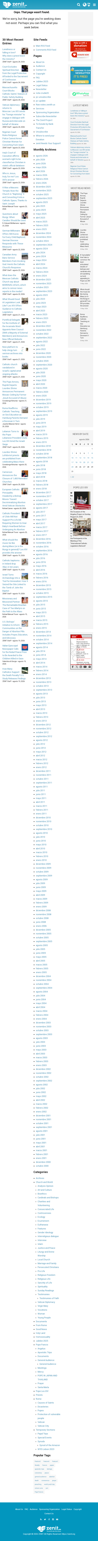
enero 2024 (41, 275)
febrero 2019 (42, 438)
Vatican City (43, 1426)
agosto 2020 (42, 368)
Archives (40, 1178)
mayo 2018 (41, 473)
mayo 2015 (41, 612)
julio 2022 (40, 345)
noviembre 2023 (43, 283)
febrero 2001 (42, 1154)
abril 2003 (40, 1053)
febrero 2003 (42, 1061)
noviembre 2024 (43, 237)
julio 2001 (40, 1135)
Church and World (44, 1182)
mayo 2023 (41, 306)
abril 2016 (40, 570)
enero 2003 (41, 1065)
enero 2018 (41, 488)
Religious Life (44, 1279)
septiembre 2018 (44, 457)
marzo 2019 (41, 434)
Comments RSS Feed (46, 50)
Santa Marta (43, 1387)
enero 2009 (41, 906)
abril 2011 (40, 802)
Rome (38, 1399)
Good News (41, 1329)
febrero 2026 (42, 179)
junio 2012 (41, 748)
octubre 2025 (42, 194)
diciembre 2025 (43, 186)
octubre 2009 (42, 871)
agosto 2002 (42, 1084)
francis (44, 1465)
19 (80, 462)
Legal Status (42, 85)
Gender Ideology (45, 1232)
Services (40, 108)
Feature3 (46, 1461)
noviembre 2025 (43, 190)
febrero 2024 (42, 272)
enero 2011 (41, 813)
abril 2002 (40, 1100)
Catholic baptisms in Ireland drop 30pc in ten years (11, 563)
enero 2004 (41, 1019)
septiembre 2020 (44, 364)
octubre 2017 (42, 500)
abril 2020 (40, 384)
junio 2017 (41, 515)
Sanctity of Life (45, 1282)
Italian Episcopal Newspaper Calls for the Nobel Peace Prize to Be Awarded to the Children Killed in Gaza (14, 652)
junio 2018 (41, 469)
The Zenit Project (44, 120)
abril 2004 (40, 1007)
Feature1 (55, 1461)
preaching (38, 1484)
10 (72, 458)
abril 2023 (40, 310)
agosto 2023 (42, 295)
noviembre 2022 (43, 330)
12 (80, 458)
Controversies (44, 1213)
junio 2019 (41, 423)
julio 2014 (40, 651)
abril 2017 (40, 523)
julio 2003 (40, 1042)
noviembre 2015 (43, 589)
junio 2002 (41, 1092)
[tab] (76, 636)
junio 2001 (41, 1138)
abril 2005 (40, 960)
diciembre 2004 (43, 976)
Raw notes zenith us (45, 104)
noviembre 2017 (43, 496)
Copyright (40, 73)
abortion (52, 1477)
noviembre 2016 (43, 543)
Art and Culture (45, 1190)
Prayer (41, 1383)
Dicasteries (43, 1406)
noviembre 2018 (43, 450)
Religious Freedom (46, 1275)
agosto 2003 (42, 1038)
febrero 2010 (42, 856)
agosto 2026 (42, 155)
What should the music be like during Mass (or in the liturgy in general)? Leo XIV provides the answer (14, 546)
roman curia (39, 1488)
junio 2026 (41, 163)
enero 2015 (41, 628)
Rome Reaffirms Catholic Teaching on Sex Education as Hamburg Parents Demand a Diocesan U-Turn (14, 414)
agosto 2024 (42, 248)
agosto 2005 (42, 945)
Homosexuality (43, 1337)
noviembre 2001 (43, 1119)
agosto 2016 (42, 554)
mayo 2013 (41, 705)
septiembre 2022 (44, 337)
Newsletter (41, 89)
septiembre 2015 (44, 597)
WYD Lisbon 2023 (46, 1449)
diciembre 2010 (43, 817)
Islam (40, 1244)
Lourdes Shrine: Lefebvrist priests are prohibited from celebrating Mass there (84, 238)
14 (88, 458)
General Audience (46, 1360)
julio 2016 (40, 558)
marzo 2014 (41, 666)
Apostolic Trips (45, 1352)
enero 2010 (41, 860)
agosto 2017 (42, 508)
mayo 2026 (41, 167)
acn (47, 1488)
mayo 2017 (41, 519)
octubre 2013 (42, 686)
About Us (40, 62)
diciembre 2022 (43, 326)
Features (42, 1228)
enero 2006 (41, 926)
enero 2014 (41, 674)
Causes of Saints (46, 1402)
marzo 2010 (41, 852)
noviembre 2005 (43, 933)
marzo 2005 (41, 964)
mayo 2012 (41, 751)
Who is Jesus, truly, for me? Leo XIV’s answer (10, 176)
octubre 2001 (42, 1123)
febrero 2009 (42, 902)
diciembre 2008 (43, 910)
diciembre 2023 (43, 279)
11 (76, 458)
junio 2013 (41, 701)
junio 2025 (41, 210)
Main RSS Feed (43, 46)
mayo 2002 (41, 1096)
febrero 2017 (42, 531)
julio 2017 (40, 512)
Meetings (42, 1368)
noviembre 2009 (43, 868)
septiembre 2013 (44, 690)
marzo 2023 (41, 314)
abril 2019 (40, 430)
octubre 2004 (42, 984)
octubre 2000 (42, 1166)
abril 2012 (40, 755)
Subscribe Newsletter (46, 116)
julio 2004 (40, 995)
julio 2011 (40, 790)
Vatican (41, 1422)
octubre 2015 (42, 593)
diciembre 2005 (43, 930)
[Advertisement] (80, 24)
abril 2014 (40, 662)
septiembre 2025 (44, 198)
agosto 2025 (42, 202)
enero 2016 (41, 581)
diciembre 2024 (43, 233)
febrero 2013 (42, 717)
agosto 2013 (42, 693)
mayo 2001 (41, 1142)
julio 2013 (40, 697)
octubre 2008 (42, 918)
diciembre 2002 (43, 1069)
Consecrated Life (46, 1209)
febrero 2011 (42, 810)
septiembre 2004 (44, 988)
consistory (38, 1473)
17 (72, 462)
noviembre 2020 (43, 357)
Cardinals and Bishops (48, 1197)
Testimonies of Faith (49, 1298)
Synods (41, 1441)
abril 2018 (40, 477)
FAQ (38, 77)
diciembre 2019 (43, 399)
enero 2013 (41, 721)
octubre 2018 (42, 453)
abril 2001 (40, 1146)
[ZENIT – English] (27, 5)
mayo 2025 (41, 214)
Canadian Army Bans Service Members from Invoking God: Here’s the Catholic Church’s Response (13, 261)
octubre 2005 (42, 937)
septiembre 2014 (44, 643)
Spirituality (43, 1286)
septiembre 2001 (44, 1127)
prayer (54, 1480)
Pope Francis (42, 1344)
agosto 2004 (42, 991)
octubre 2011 (42, 779)
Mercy (41, 1371)
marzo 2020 (41, 388)
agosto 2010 (42, 833)
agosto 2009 (42, 879)
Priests (39, 1395)
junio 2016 (41, 562)
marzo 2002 (41, 1104)
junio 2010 (41, 841)
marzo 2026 (41, 175)
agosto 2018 (42, 461)
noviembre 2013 (43, 682)
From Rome (41, 1325)
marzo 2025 (41, 221)
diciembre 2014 (43, 632)
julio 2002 (40, 1088)
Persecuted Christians (48, 1267)
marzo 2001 (41, 1150)
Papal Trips (43, 1433)
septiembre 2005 (44, 941)
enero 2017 (41, 535)
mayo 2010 (41, 844)
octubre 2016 (42, 546)
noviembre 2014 (43, 635)
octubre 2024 (42, 241)
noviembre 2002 (43, 1073)
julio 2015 (40, 604)
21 (88, 462)
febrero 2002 (42, 1108)
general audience (40, 1477)
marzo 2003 (41, 1057)
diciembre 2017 (43, 492)
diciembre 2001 (43, 1115)
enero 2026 (41, 183)
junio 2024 (41, 256)
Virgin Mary (43, 1306)
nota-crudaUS (42, 93)
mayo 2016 (41, 566)
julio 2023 (40, 299)
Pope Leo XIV (42, 1391)
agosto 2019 (42, 415)
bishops (49, 1469)
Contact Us (41, 70)
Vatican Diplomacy (46, 1302)
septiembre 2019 (44, 411)
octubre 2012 (42, 732)
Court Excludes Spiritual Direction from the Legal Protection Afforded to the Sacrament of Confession (15, 73)
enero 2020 (41, 395)
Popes (41, 1410)
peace (47, 1473)
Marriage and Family (47, 1263)
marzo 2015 (41, 620)
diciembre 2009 (43, 864)
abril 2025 (40, 217)
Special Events (45, 1437)
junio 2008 (41, 922)
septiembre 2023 (44, 291)
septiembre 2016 (44, 550)
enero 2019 (41, 442)
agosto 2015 (42, 601)
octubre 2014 (42, 639)
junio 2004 (41, 999)
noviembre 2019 (43, 403)
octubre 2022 (42, 334)
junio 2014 (41, 655)
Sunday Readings (46, 1290)
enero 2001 (41, 1158)
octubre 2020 (42, 361)
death (37, 1480)
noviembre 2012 (43, 728)
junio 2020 (41, 376)
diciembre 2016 (43, 539)
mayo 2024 (41, 260)
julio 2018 (40, 465)
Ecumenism (43, 1221)
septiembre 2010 (44, 829)
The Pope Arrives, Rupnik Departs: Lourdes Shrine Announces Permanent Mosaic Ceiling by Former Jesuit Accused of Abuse (85, 207)
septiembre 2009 (44, 875)
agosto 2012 (42, 740)
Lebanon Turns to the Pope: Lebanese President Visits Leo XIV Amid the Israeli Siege (14, 438)
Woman (41, 1313)
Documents (41, 1321)
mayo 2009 (41, 891)
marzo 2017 (41, 527)
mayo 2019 (41, 426)
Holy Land (40, 1333)
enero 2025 (41, 229)
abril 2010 (40, 848)
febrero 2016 (42, 577)
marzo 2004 (41, 1011)
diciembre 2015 (43, 585)
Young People (44, 1317)
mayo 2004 (41, 1003)
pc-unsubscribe (43, 97)
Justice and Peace (46, 1248)
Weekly (37, 1465)
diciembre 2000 (43, 1162)
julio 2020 (40, 372)
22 (92, 462)
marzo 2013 (41, 713)
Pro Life (41, 1271)
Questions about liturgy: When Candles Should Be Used (14, 217)
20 (84, 462)
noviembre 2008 (43, 914)
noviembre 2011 (43, 775)
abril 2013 (40, 709)
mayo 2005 (41, 957)
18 (76, 462)
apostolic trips (39, 1469)
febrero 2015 (42, 624)
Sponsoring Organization (47, 112)
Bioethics (42, 1193)
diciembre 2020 (43, 353)
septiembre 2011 (44, 782)
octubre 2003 (42, 1030)
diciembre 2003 (43, 1022)
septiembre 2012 (44, 736)
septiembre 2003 (44, 1034)
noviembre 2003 (43, 1026)
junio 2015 (41, 608)
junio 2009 (41, 887)
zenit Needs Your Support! (48, 143)
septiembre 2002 (44, 1080)
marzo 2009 (41, 899)
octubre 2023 (42, 287)
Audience (40, 66)
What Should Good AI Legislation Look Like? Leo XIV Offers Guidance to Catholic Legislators (12, 305)
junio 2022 (41, 349)
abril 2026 (40, 171)
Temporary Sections (45, 1430)
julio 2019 (40, 419)
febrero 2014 (42, 670)
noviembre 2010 (43, 821)
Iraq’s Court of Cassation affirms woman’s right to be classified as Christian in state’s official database (13, 159)
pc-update (41, 101)
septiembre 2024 (44, 245)
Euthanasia (43, 1224)
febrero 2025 (42, 225)
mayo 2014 (41, 659)
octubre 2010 (42, 825)
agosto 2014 (42, 647)
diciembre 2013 (43, 678)
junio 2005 (41, 953)
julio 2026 (40, 159)
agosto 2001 (42, 1131)
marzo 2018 (41, 481)
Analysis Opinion (45, 1186)
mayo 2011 (41, 798)
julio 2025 (40, 206)
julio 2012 (40, 744)
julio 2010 (40, 837)
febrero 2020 (42, 392)
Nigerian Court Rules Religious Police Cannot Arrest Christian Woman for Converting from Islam (13, 138)
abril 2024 (40, 264)
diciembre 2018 (43, 446)
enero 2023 (41, 322)
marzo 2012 (41, 759)
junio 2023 (41, 303)
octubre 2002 (42, 1077)
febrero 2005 (42, 968)
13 (84, 458)
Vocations (42, 1310)
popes (52, 1465)
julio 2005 (40, 949)
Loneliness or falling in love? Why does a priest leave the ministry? (79, 113)
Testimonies (44, 1294)
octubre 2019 (42, 407)
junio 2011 (41, 794)
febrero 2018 (42, 484)
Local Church (44, 1259)
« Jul (72, 477)
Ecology (41, 1217)
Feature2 (38, 1461)
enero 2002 (41, 1111)
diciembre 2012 (43, 724)
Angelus (41, 1348)
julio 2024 (40, 252)
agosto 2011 (42, 786)
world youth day (49, 1484)
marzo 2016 (41, 573)
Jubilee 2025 (42, 81)
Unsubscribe (42, 131)
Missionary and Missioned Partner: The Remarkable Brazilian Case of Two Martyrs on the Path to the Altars (14, 605)
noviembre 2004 (43, 980)
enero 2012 (41, 767)
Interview (42, 1240)
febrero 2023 (42, 318)
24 (72, 467)
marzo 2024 (41, 268)
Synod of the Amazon (49, 1445)
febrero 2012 (42, 763)
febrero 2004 (42, 1015)
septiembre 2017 (44, 504)
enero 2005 (41, 972)
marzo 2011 (41, 806)
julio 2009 (40, 883)
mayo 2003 (41, 1049)
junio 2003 (41, 1046)
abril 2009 (40, 895)
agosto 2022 (42, 341)
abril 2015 (40, 616)
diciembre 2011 (43, 771)
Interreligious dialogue (48, 1236)
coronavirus (45, 1480)
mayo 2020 (41, 380)
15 (92, 458)
